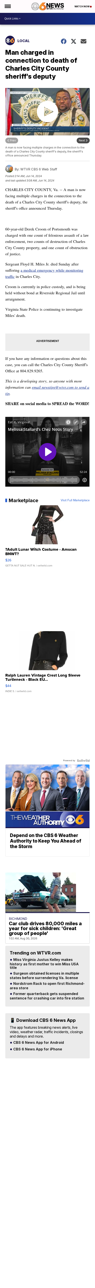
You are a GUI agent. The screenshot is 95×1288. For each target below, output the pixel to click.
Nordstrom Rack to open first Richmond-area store (47, 986)
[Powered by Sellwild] (83, 760)
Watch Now (82, 6)
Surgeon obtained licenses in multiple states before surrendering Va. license (44, 976)
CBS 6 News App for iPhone (37, 1049)
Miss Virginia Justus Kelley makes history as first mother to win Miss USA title (44, 964)
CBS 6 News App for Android (38, 1043)
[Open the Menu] (7, 6)
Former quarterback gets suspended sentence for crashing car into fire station (47, 996)
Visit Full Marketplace (75, 500)
